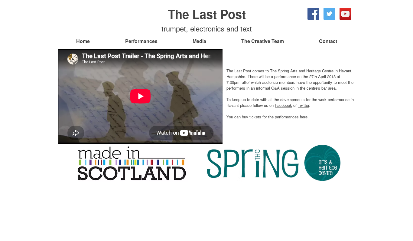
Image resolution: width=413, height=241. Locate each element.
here (303, 117)
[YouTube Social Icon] (345, 14)
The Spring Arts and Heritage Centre (301, 71)
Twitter (303, 105)
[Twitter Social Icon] (329, 14)
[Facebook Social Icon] (313, 14)
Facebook (283, 105)
